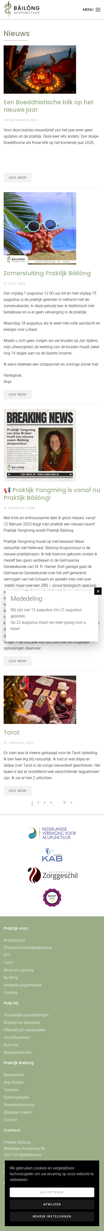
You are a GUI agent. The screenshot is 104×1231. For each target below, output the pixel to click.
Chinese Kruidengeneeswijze (28, 947)
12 (64, 802)
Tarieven (11, 1090)
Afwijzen (52, 1204)
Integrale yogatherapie (23, 985)
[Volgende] (71, 802)
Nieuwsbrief (14, 1075)
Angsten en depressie (22, 1022)
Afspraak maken (17, 1112)
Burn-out (11, 1045)
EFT (7, 955)
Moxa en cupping (18, 970)
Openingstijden (16, 1097)
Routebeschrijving (19, 1105)
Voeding (11, 992)
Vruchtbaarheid (17, 1037)
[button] (91, 9)
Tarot (8, 962)
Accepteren (52, 1192)
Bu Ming (11, 977)
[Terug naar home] (22, 9)
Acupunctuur (14, 940)
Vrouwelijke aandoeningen (26, 1015)
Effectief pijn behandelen (24, 1030)
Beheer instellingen (52, 1216)
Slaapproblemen (17, 1052)
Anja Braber (13, 1082)
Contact (10, 1120)
